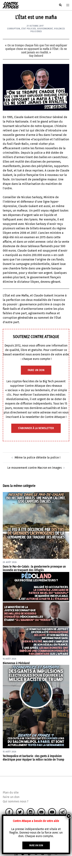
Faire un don (11, 797)
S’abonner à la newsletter (36, 428)
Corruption (13, 29)
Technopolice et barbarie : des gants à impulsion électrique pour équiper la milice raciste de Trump (33, 757)
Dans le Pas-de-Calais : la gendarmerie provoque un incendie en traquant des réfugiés (34, 568)
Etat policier (28, 29)
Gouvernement (45, 29)
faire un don (36, 370)
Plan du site (11, 792)
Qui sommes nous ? (15, 801)
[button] (60, 5)
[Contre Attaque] (11, 5)
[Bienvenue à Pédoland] (36, 613)
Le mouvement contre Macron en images (34, 467)
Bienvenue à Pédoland (16, 663)
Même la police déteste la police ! (37, 457)
